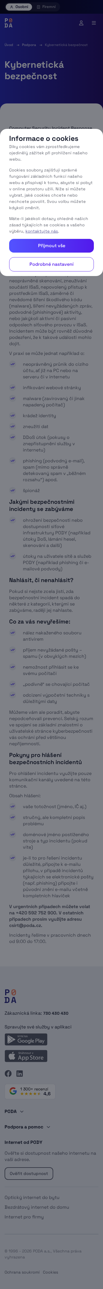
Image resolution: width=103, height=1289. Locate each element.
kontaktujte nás (41, 231)
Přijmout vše (51, 246)
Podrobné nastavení (51, 264)
